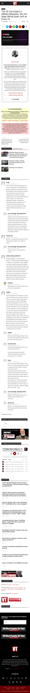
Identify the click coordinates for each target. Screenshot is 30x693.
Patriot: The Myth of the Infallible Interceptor (15, 563)
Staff (9, 687)
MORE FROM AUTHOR (17, 148)
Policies (13, 687)
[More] (26, 26)
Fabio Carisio (14, 587)
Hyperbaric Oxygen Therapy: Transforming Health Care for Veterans (17, 162)
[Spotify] (26, 678)
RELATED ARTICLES (6, 148)
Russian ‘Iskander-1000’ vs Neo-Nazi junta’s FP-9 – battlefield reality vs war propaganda (14, 503)
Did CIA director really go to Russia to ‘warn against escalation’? (14, 539)
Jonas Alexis (9, 584)
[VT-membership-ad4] (15, 439)
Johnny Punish (14, 593)
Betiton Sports (26, 691)
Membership (22, 687)
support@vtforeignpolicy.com (18, 668)
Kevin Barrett (16, 584)
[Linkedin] (16, 26)
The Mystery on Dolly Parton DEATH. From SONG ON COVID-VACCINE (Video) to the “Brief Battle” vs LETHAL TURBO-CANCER (14, 512)
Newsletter (8, 688)
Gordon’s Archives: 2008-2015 (16, 92)
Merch (13, 688)
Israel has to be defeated (16, 167)
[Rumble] (18, 678)
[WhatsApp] (13, 26)
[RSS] (22, 678)
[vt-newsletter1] (11, 602)
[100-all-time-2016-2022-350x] (13, 638)
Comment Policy (24, 120)
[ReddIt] (20, 26)
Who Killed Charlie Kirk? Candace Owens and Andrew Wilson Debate (14, 530)
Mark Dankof (11, 589)
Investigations (4, 155)
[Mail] (10, 678)
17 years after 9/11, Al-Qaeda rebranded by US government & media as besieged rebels (6, 141)
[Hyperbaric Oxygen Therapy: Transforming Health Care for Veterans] (4, 162)
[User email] (18, 99)
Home (2, 6)
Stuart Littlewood (19, 589)
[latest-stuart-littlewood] (11, 576)
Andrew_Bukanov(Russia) (13, 255)
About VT (4, 120)
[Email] (23, 26)
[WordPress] (16, 682)
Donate (17, 687)
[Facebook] (12, 99)
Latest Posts (5, 479)
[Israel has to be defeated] (4, 169)
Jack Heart (20, 587)
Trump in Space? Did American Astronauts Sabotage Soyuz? (24, 141)
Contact (22, 688)
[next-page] (4, 174)
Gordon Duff (5, 21)
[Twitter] (7, 26)
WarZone (7, 6)
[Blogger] (3, 678)
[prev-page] (2, 174)
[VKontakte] (13, 682)
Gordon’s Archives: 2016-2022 (16, 95)
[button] (2, 3)
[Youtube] (16, 99)
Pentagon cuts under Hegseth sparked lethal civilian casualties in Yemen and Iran (15, 555)
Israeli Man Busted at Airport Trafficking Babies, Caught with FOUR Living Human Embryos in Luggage (13, 522)
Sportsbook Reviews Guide (17, 691)
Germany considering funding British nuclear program (14, 547)
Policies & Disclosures (13, 120)
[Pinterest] (10, 26)
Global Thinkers (5, 606)
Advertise (17, 688)
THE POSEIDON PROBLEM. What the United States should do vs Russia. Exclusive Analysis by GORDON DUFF (15, 484)
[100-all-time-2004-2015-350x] (13, 631)
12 (28, 21)
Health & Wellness (3, 164)
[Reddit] (14, 678)
